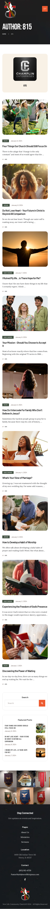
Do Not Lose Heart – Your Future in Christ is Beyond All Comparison (23, 212)
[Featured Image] (25, 117)
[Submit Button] (42, 703)
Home (4, 34)
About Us (25, 832)
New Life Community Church (14, 904)
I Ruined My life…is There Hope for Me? (21, 278)
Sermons (25, 842)
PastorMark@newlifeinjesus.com (25, 874)
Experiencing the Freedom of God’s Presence (24, 606)
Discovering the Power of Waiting (18, 670)
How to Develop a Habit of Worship (19, 542)
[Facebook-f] (25, 879)
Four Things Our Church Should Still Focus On (24, 146)
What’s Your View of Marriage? (17, 477)
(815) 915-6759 (25, 870)
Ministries (25, 837)
